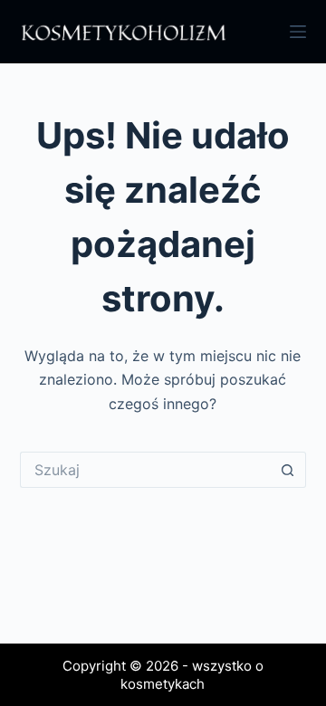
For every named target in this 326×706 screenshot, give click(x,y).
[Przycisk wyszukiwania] (288, 470)
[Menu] (298, 32)
